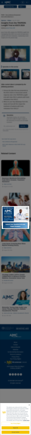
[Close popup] (27, 208)
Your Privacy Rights (15, 423)
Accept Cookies (15, 432)
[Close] (29, 405)
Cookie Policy (26, 420)
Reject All (15, 428)
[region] (15, 419)
